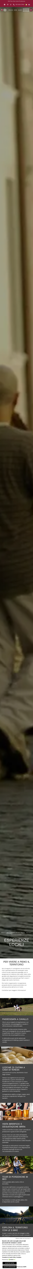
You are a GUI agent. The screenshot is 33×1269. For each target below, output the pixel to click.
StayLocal (10, 10)
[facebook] (5, 4)
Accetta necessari (10, 1266)
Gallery (20, 10)
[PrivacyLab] (11, 1260)
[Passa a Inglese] (29, 4)
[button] (31, 10)
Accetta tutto (9, 1263)
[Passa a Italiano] (26, 4)
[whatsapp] (11, 4)
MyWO (15, 10)
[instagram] (8, 4)
